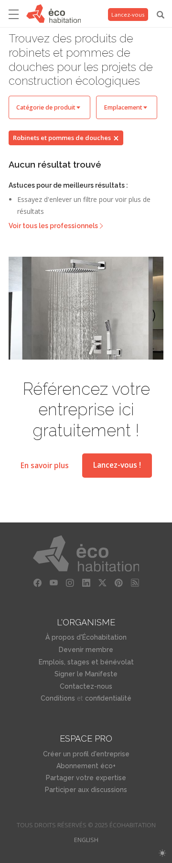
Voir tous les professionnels (53, 226)
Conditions (58, 698)
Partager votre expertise (86, 778)
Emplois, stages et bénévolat (86, 662)
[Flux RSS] (134, 583)
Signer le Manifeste (86, 674)
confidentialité (108, 698)
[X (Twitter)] (102, 583)
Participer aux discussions (86, 789)
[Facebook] (37, 583)
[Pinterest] (118, 583)
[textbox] (49, 107)
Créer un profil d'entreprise (86, 754)
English (86, 840)
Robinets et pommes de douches (62, 137)
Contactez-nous (86, 686)
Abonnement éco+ (86, 766)
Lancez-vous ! (117, 465)
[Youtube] (53, 583)
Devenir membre (86, 649)
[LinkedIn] (86, 583)
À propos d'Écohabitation (86, 637)
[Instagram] (69, 583)
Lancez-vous (128, 14)
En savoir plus (45, 465)
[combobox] (49, 107)
